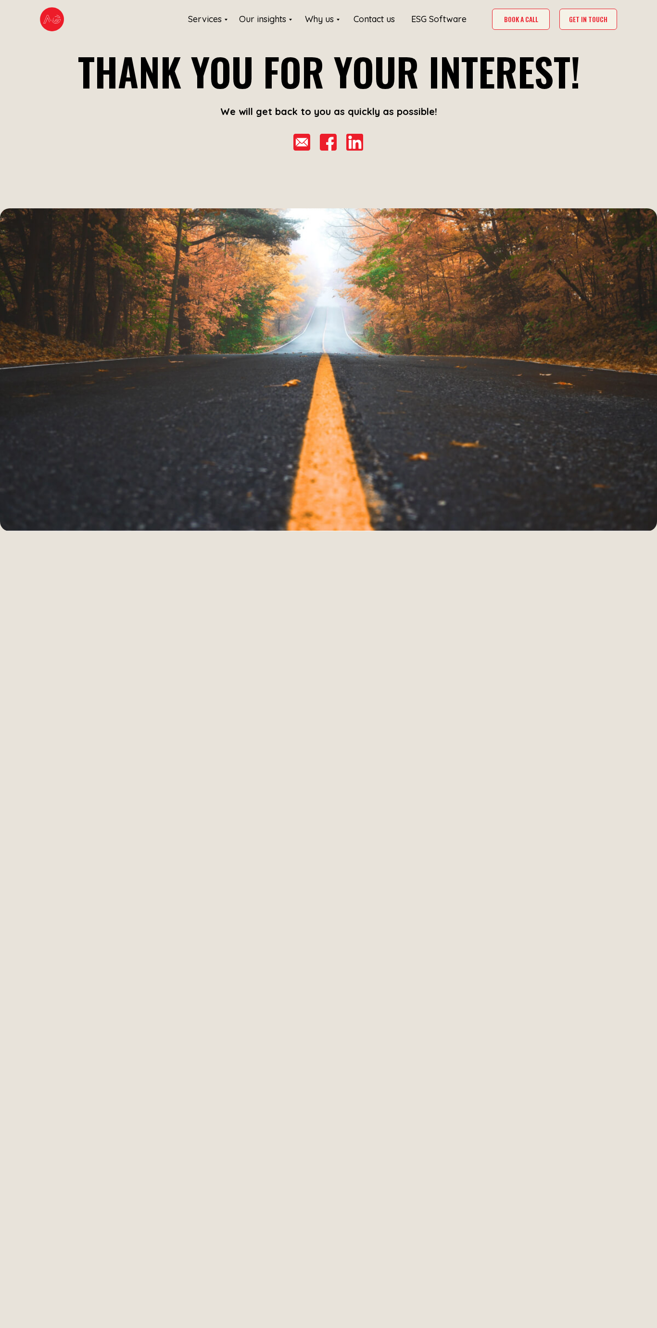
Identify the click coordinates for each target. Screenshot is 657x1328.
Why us (319, 19)
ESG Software (439, 19)
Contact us (374, 19)
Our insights (262, 19)
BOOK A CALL (521, 19)
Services (205, 19)
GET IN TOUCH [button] (588, 19)
